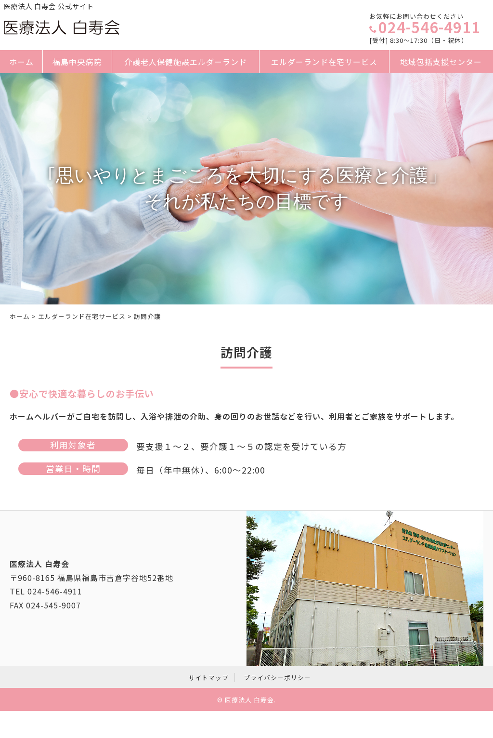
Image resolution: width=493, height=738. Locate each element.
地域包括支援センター (441, 61)
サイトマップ (208, 677)
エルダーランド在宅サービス (324, 61)
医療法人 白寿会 (249, 699)
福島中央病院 (77, 61)
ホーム (21, 61)
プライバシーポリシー (277, 677)
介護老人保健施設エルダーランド (185, 61)
